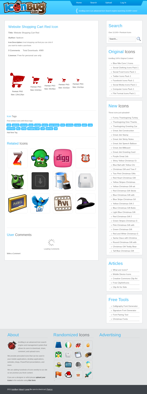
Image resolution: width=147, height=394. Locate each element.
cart (42, 129)
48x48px (52, 89)
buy (18, 129)
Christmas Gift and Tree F (124, 169)
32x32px (66, 88)
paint (84, 125)
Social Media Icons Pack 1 (125, 85)
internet (24, 125)
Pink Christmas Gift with (123, 225)
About (21, 389)
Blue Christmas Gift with (124, 195)
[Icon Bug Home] (25, 13)
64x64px (38, 90)
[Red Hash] (78, 345)
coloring (69, 125)
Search (93, 2)
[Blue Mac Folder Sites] (68, 365)
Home (79, 2)
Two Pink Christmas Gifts (124, 173)
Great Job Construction (123, 130)
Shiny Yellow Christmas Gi (125, 160)
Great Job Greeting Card (124, 152)
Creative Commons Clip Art (125, 278)
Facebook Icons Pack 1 (123, 80)
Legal (27, 389)
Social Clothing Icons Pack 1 (126, 67)
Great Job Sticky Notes (123, 139)
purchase (11, 129)
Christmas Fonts (120, 319)
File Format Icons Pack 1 (124, 93)
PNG (21, 91)
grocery (49, 129)
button (44, 125)
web (8, 125)
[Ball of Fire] (88, 345)
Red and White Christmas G (125, 234)
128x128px (19, 95)
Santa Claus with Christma (125, 238)
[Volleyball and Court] (58, 365)
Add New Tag (12, 133)
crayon (77, 125)
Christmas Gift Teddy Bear (125, 246)
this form (32, 380)
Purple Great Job (120, 156)
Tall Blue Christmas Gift (123, 251)
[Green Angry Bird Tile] (58, 355)
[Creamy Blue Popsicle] (88, 365)
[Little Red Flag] (58, 375)
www (31, 125)
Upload (108, 2)
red (55, 129)
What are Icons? (120, 270)
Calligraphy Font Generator (125, 306)
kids (62, 125)
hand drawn (54, 125)
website (15, 125)
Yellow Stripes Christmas (124, 182)
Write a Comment (13, 254)
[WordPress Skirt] (58, 345)
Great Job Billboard (121, 148)
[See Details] (17, 158)
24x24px (80, 87)
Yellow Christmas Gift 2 (123, 203)
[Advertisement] (76, 49)
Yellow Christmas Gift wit (124, 186)
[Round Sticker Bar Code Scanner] (78, 365)
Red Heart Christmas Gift (124, 178)
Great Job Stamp (120, 135)
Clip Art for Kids (120, 287)
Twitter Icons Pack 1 (122, 76)
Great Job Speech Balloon (125, 143)
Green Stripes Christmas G (125, 221)
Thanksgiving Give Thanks (125, 122)
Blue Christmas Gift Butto (124, 208)
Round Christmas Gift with (125, 242)
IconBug (14, 389)
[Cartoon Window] (78, 355)
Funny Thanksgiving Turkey (125, 118)
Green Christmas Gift (122, 229)
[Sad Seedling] (78, 375)
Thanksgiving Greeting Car (125, 126)
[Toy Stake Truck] (88, 355)
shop (24, 129)
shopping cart (33, 129)
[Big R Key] (68, 355)
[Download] (17, 80)
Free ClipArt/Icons (121, 283)
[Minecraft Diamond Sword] (88, 375)
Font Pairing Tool (120, 315)
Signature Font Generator (124, 310)
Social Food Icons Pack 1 (124, 72)
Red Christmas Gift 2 (122, 216)
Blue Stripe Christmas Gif (124, 199)
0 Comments (14, 50)
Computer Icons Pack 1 (123, 89)
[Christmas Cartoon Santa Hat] (68, 375)
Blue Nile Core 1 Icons (123, 63)
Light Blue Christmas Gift (124, 212)
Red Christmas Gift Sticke (124, 191)
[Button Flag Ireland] (68, 345)
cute (90, 125)
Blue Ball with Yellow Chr (124, 165)
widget (37, 125)
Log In (123, 2)
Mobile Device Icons (122, 274)
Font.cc (50, 389)
